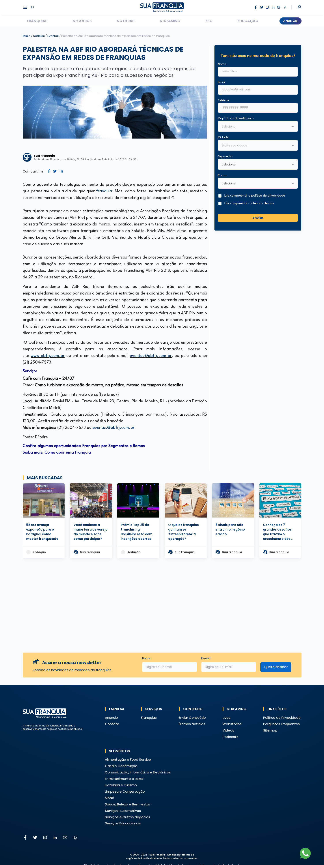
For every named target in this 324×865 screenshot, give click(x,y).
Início (26, 36)
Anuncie (290, 21)
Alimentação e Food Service (128, 759)
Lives (226, 717)
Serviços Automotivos (123, 810)
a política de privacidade (266, 195)
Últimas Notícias (192, 724)
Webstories (232, 724)
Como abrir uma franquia (68, 452)
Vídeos (228, 730)
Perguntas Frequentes (281, 724)
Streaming (170, 20)
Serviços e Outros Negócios (127, 817)
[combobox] (255, 146)
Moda (109, 798)
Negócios (82, 20)
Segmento (225, 156)
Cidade (223, 137)
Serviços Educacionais (123, 823)
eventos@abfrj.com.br (151, 356)
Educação (248, 20)
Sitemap (270, 730)
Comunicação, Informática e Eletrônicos (138, 772)
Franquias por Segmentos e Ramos (113, 446)
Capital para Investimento (235, 118)
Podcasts (230, 736)
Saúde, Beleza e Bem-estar (127, 804)
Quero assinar (276, 667)
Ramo (222, 175)
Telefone (223, 100)
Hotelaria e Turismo (121, 785)
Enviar (258, 217)
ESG (209, 20)
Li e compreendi (254, 195)
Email (221, 82)
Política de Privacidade (282, 717)
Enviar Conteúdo (192, 717)
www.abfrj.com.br (48, 356)
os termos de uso (261, 203)
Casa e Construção (121, 766)
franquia (104, 191)
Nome (222, 64)
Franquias (37, 20)
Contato (112, 724)
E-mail (205, 658)
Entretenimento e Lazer (124, 778)
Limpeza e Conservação (125, 791)
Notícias (125, 20)
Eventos (53, 36)
